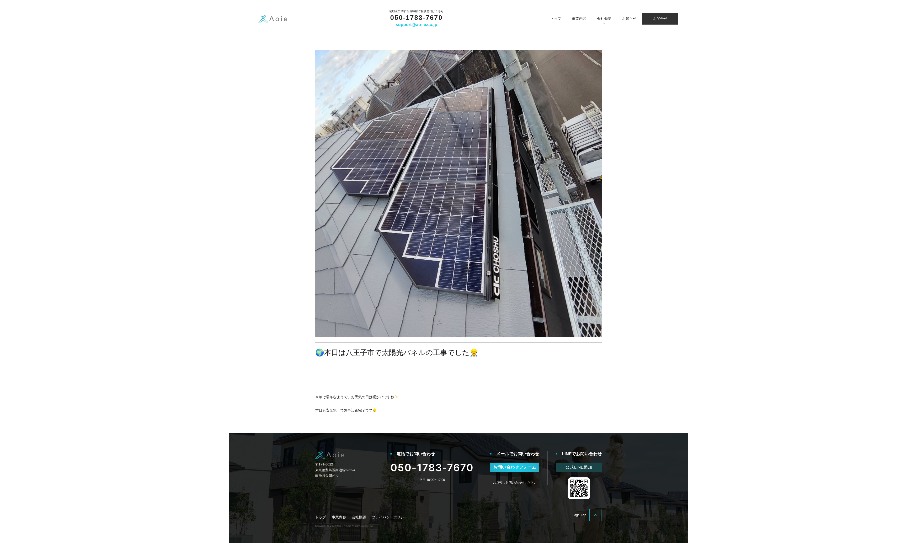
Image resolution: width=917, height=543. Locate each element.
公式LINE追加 (578, 467)
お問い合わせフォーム (514, 467)
